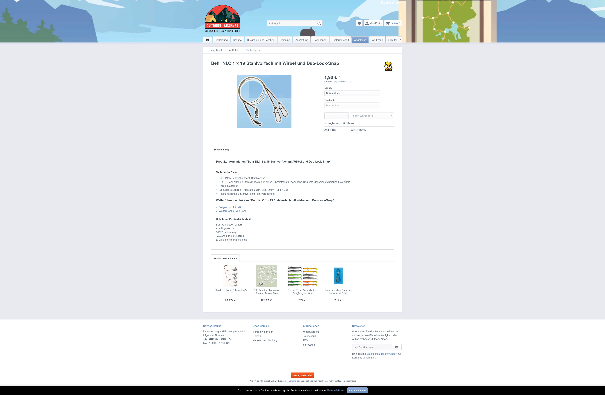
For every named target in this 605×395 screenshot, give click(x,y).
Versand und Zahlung (265, 340)
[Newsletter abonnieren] (397, 347)
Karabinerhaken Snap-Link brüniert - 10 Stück (338, 291)
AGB (305, 340)
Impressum (308, 344)
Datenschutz (309, 336)
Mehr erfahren (335, 390)
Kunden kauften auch (225, 258)
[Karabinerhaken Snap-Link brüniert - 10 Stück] (338, 276)
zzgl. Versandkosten (342, 81)
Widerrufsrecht (310, 331)
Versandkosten (295, 380)
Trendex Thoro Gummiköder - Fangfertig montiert (302, 291)
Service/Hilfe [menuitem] (391, 2)
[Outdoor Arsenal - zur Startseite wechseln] (222, 18)
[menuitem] (295, 23)
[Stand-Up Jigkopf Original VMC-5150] (230, 276)
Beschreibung (221, 149)
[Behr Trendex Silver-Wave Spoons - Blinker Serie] (266, 276)
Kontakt (257, 336)
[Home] (207, 40)
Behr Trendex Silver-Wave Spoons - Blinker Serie (266, 291)
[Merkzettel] (359, 23)
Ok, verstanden (357, 390)
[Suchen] (319, 23)
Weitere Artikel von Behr (232, 211)
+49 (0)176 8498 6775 (218, 339)
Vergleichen (333, 123)
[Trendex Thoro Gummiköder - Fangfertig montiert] (302, 276)
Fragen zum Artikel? (229, 207)
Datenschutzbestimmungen (381, 354)
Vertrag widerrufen (263, 331)
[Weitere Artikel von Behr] (388, 66)
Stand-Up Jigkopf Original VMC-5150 (231, 291)
